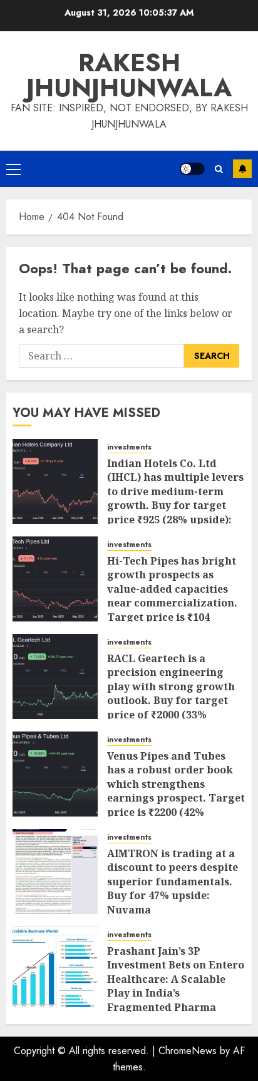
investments (129, 447)
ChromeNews (187, 1050)
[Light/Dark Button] (192, 169)
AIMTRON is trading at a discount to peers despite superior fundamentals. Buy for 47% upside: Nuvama (172, 882)
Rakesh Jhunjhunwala (129, 75)
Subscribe (242, 168)
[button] (13, 168)
